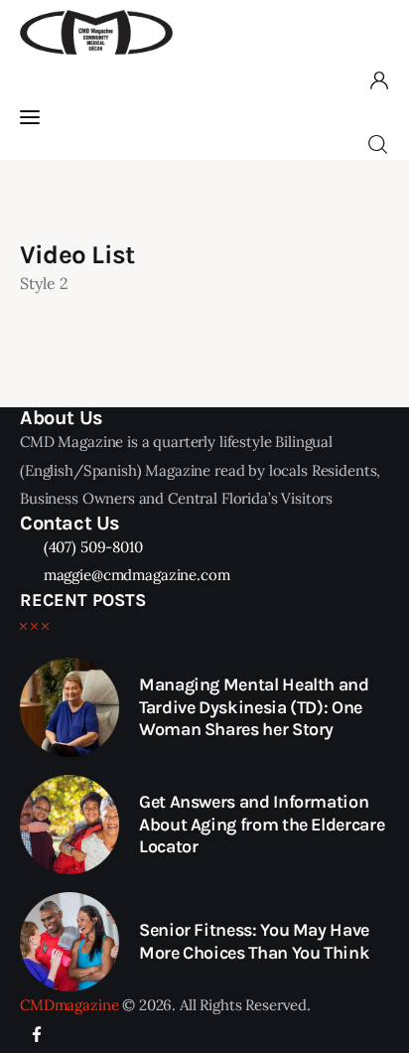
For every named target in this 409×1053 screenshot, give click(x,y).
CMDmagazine (69, 1004)
